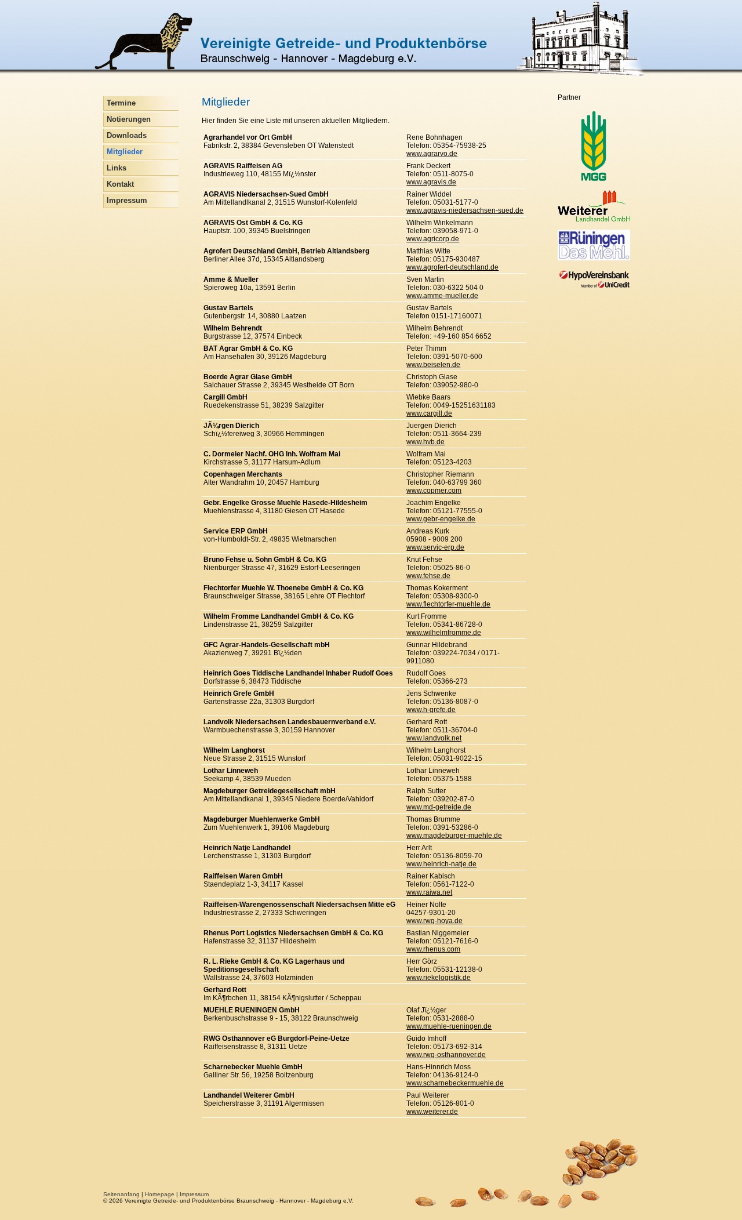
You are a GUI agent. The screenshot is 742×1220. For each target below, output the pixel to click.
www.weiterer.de (432, 1112)
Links (116, 168)
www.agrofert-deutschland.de (452, 267)
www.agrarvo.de (431, 154)
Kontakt (120, 184)
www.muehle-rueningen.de (449, 1026)
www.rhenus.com (433, 949)
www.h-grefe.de (431, 710)
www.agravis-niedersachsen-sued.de (464, 210)
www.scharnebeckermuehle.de (455, 1083)
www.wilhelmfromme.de (443, 633)
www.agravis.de (431, 182)
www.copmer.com (433, 490)
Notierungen (129, 119)
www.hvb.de (425, 442)
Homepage (159, 1194)
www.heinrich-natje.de (441, 864)
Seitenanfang (121, 1194)
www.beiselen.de (433, 365)
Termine (121, 103)
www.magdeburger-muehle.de (454, 836)
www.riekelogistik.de (438, 978)
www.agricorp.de (432, 239)
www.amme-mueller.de (442, 296)
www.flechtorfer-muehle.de (448, 604)
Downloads (127, 136)
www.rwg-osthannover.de (446, 1055)
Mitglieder (125, 152)
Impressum (127, 201)
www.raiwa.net (429, 892)
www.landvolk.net (433, 738)
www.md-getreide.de (438, 807)
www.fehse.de (428, 576)
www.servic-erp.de (435, 547)
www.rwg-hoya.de (434, 921)
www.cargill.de (429, 413)
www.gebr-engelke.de (440, 519)
